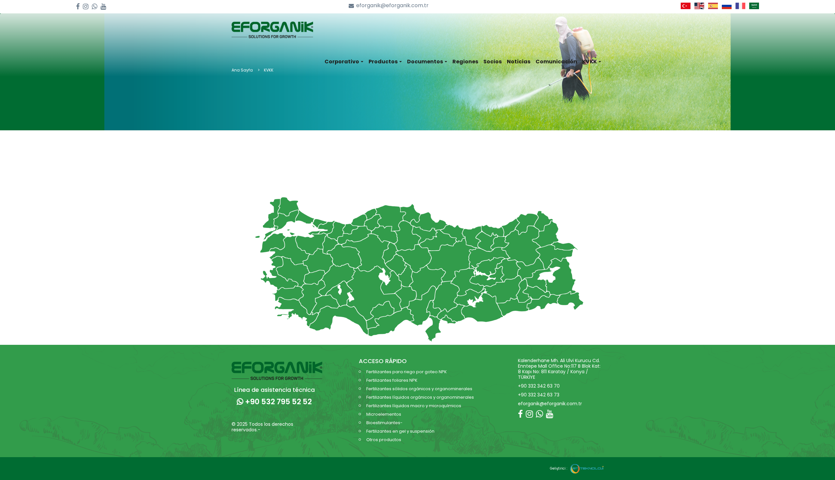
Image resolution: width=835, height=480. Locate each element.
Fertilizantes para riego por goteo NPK (406, 372)
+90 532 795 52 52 (277, 401)
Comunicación (556, 61)
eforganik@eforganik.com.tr (392, 5)
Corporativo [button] (342, 61)
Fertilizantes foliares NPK (392, 380)
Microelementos (383, 414)
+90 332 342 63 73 (538, 395)
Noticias (518, 61)
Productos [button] (384, 61)
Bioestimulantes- (384, 423)
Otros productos (383, 440)
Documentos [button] (425, 61)
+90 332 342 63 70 (539, 386)
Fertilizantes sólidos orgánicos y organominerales (419, 389)
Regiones (465, 61)
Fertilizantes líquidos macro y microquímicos (413, 406)
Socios (492, 61)
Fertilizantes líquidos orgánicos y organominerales (420, 397)
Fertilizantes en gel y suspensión (400, 431)
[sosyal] (78, 6)
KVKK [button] (590, 61)
